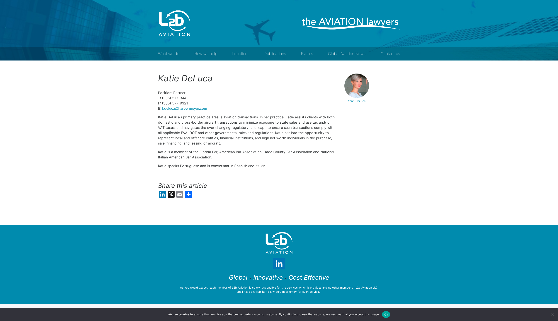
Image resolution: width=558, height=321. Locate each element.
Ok (386, 314)
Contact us (390, 53)
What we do (168, 53)
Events (307, 53)
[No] (552, 314)
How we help (205, 53)
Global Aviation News (347, 53)
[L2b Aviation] (174, 23)
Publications (275, 53)
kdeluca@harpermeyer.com (184, 108)
